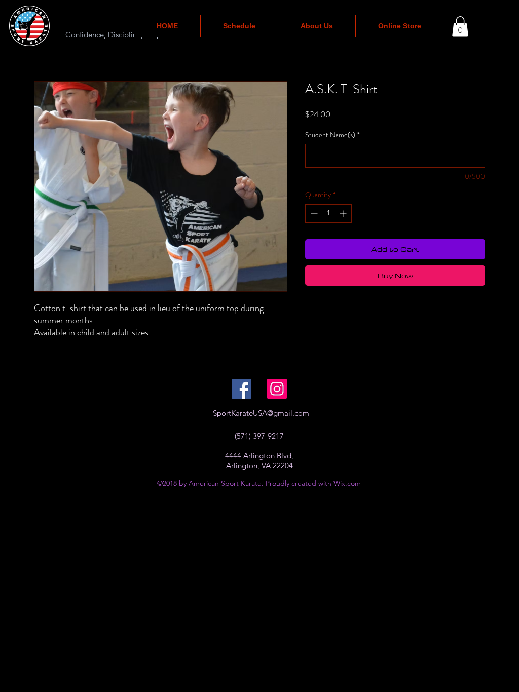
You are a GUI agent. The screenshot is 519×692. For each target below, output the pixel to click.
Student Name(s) (332, 135)
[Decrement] (313, 213)
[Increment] (344, 213)
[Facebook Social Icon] (241, 389)
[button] (460, 26)
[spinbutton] (328, 213)
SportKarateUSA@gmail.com (261, 413)
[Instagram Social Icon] (277, 389)
